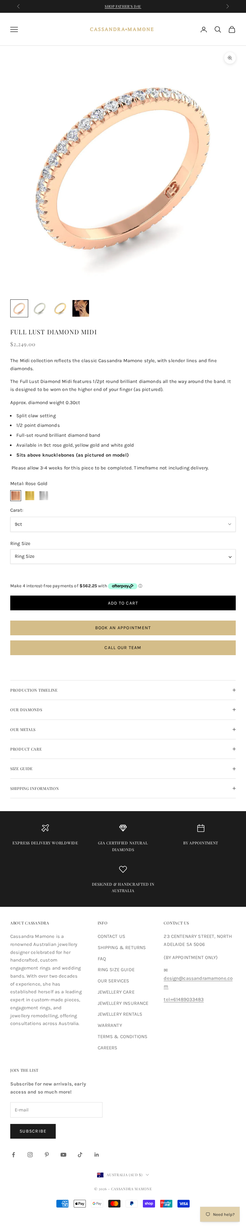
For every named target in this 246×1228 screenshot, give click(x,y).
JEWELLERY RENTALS (120, 1014)
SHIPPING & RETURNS (122, 947)
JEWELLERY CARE (116, 992)
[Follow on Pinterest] (47, 1154)
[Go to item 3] (60, 308)
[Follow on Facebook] (13, 1154)
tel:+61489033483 (183, 999)
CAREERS (108, 1048)
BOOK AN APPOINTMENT (123, 627)
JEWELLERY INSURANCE (123, 1003)
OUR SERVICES (113, 981)
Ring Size (20, 543)
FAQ (102, 959)
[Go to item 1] (19, 308)
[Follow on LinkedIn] (97, 1154)
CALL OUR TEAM (122, 647)
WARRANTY (110, 1025)
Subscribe (33, 1131)
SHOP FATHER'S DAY (123, 6)
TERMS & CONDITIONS (123, 1036)
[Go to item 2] (40, 308)
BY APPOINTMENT (200, 842)
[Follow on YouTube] (63, 1154)
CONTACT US (112, 936)
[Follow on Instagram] (30, 1154)
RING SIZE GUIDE (116, 969)
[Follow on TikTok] (80, 1154)
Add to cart (123, 603)
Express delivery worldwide (45, 842)
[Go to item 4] (81, 308)
